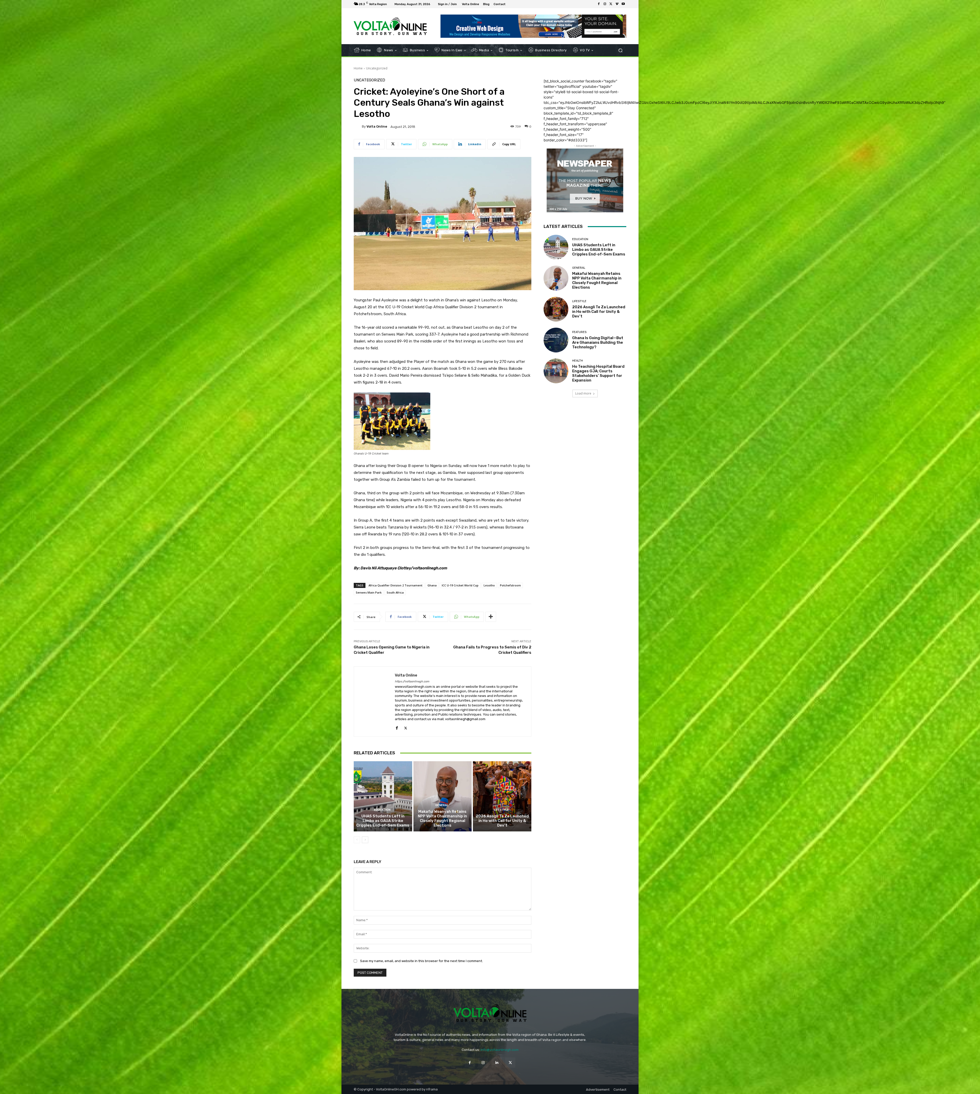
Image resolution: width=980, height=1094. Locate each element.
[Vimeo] (617, 4)
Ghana (432, 585)
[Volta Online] (358, 126)
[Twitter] (611, 4)
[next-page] (365, 840)
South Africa (395, 592)
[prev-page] (357, 840)
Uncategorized (376, 68)
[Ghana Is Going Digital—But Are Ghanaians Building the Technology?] (556, 340)
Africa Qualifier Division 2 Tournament (395, 585)
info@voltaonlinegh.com (500, 1050)
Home (358, 68)
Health (577, 360)
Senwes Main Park (369, 592)
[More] (490, 617)
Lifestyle (501, 809)
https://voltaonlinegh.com (412, 681)
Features (579, 332)
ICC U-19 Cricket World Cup (460, 585)
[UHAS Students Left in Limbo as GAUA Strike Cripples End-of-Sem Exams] (383, 796)
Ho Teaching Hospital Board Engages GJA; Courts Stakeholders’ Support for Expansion (598, 373)
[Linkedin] (497, 1062)
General (441, 805)
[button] (620, 50)
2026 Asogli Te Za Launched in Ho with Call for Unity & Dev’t (502, 821)
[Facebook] (599, 4)
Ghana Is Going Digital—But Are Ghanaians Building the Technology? (597, 342)
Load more (583, 393)
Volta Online (376, 126)
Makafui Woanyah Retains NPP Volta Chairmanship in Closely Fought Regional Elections (442, 818)
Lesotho (489, 585)
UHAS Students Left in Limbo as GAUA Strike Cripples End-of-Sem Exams (382, 821)
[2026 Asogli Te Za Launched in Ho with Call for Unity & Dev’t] (502, 796)
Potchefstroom (510, 585)
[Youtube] (623, 4)
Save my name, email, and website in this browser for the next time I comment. (421, 961)
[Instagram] (605, 4)
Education (382, 809)
